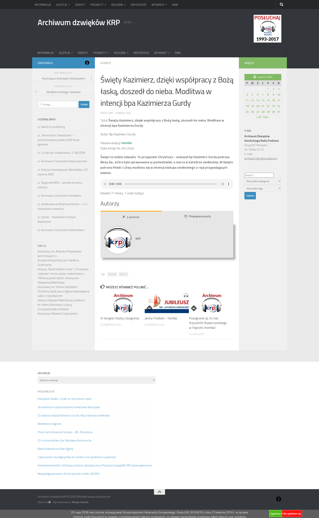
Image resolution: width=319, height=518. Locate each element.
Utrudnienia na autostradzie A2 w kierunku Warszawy (69, 407)
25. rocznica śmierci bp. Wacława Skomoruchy (64, 440)
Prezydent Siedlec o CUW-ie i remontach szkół (64, 399)
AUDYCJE (61, 4)
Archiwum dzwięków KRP (79, 22)
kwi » (266, 117)
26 (252, 112)
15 (268, 100)
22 (268, 106)
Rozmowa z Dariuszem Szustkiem (61, 195)
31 (278, 112)
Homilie (105, 63)
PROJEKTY (96, 4)
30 (273, 112)
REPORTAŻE (138, 4)
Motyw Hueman (80, 502)
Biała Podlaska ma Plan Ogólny (55, 449)
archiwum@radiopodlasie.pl (260, 158)
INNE (175, 4)
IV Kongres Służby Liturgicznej (119, 318)
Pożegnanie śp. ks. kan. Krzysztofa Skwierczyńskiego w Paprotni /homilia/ (208, 323)
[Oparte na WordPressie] (49, 502)
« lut (259, 117)
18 (247, 106)
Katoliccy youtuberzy (53, 127)
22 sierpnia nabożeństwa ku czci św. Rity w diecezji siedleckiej (73, 415)
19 (252, 106)
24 (278, 106)
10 (278, 94)
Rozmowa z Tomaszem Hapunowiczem (64, 161)
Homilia (112, 274)
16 (273, 100)
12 (252, 100)
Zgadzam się (277, 513)
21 (262, 106)
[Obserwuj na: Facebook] (87, 62)
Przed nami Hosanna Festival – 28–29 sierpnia (65, 432)
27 (257, 112)
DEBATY (80, 4)
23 (273, 106)
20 (257, 106)
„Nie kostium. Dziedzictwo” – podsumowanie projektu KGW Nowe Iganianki (59, 139)
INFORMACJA (43, 4)
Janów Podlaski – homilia (161, 318)
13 (257, 100)
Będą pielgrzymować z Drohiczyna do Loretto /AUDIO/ (69, 474)
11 (247, 100)
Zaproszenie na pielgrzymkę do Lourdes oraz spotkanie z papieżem (77, 457)
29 (268, 112)
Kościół (123, 274)
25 (247, 112)
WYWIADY (158, 4)
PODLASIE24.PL (46, 391)
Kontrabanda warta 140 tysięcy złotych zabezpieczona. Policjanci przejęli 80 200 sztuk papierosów (95, 465)
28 (262, 112)
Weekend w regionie (49, 424)
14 (262, 100)
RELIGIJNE (117, 4)
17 (278, 100)
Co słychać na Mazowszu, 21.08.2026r (63, 153)
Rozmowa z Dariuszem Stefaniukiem (62, 230)
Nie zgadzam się (292, 513)
